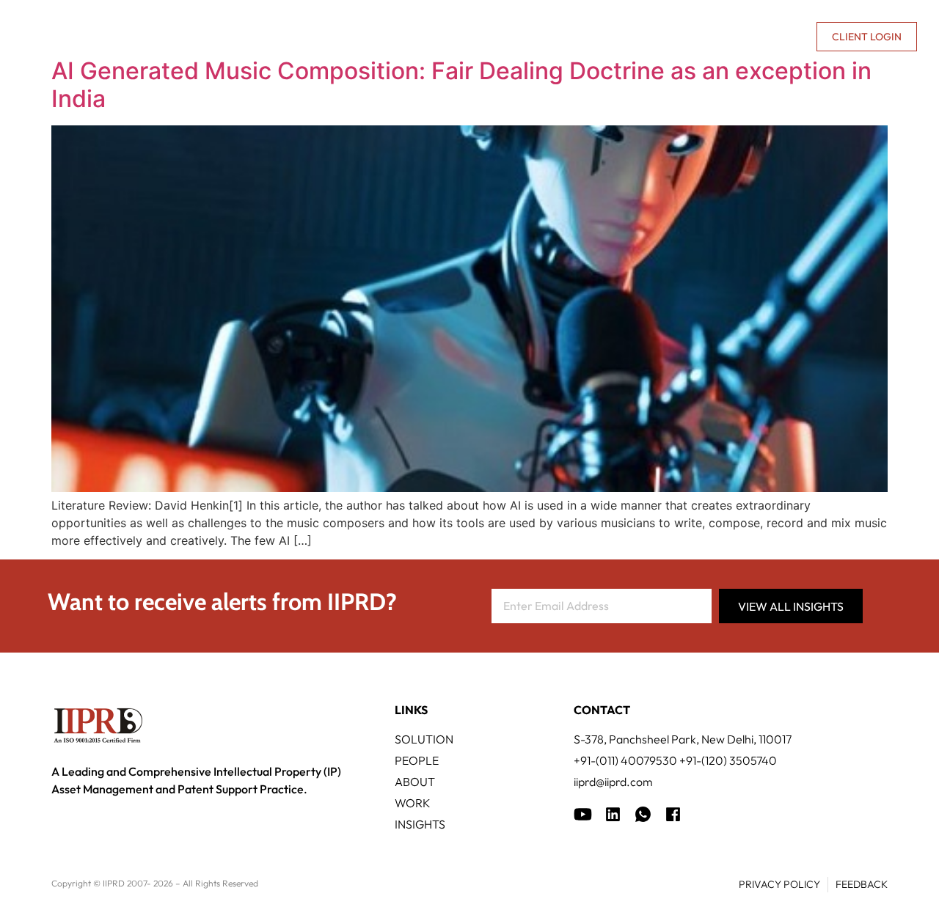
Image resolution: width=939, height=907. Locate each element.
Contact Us (769, 36)
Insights (616, 36)
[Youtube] (583, 814)
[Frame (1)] (613, 814)
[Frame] (643, 814)
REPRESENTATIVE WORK (501, 36)
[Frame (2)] (673, 814)
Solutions (278, 36)
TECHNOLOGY (374, 36)
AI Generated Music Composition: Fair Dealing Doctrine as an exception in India (461, 84)
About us (679, 36)
